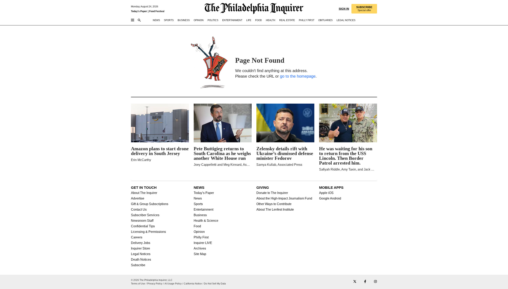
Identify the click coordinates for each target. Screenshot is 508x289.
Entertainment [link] (232, 20)
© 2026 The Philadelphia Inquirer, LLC (151, 280)
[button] (364, 8)
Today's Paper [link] (139, 11)
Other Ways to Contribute (274, 204)
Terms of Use (138, 283)
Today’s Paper (204, 193)
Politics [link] (213, 20)
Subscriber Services (145, 215)
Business (200, 215)
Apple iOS (326, 193)
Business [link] (184, 20)
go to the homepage (298, 76)
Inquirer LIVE (203, 243)
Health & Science (206, 220)
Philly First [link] (306, 20)
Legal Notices (140, 254)
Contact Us (139, 209)
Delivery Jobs (140, 243)
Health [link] (270, 20)
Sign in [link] (344, 8)
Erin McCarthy (141, 160)
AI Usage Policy (173, 283)
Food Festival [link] (156, 11)
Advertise (137, 198)
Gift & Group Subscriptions (149, 204)
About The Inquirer (144, 193)
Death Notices (141, 259)
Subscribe (138, 265)
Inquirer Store (140, 248)
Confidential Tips (143, 226)
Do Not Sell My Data (215, 283)
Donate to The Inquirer (272, 193)
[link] (364, 8)
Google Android (330, 198)
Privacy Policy (154, 283)
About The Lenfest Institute (275, 209)
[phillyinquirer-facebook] (365, 282)
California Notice (193, 283)
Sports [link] (169, 20)
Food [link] (258, 20)
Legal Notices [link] (346, 20)
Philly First (201, 237)
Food (197, 226)
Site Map (200, 254)
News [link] (156, 20)
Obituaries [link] (325, 20)
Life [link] (248, 20)
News (198, 198)
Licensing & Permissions (148, 231)
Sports (198, 204)
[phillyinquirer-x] (354, 282)
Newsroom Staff (142, 220)
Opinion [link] (199, 20)
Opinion (199, 231)
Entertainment (203, 209)
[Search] (139, 20)
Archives (200, 248)
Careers (136, 237)
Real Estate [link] (287, 20)
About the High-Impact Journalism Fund (284, 198)
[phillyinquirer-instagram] (375, 282)
